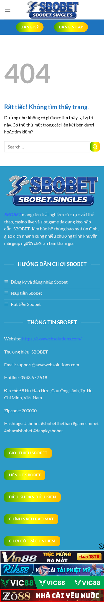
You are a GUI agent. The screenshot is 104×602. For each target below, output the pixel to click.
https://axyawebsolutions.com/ (52, 338)
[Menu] (7, 9)
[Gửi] (95, 147)
